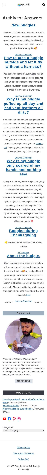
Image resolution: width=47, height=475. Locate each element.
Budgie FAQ (23, 459)
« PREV (8, 303)
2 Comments (23, 253)
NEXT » (38, 303)
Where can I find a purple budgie (18, 409)
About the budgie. (23, 256)
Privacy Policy (23, 448)
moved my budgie (11, 406)
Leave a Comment (23, 55)
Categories (8, 427)
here (28, 295)
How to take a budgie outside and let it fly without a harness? (23, 62)
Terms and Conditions (23, 453)
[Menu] (4, 5)
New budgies (23, 25)
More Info (23, 381)
